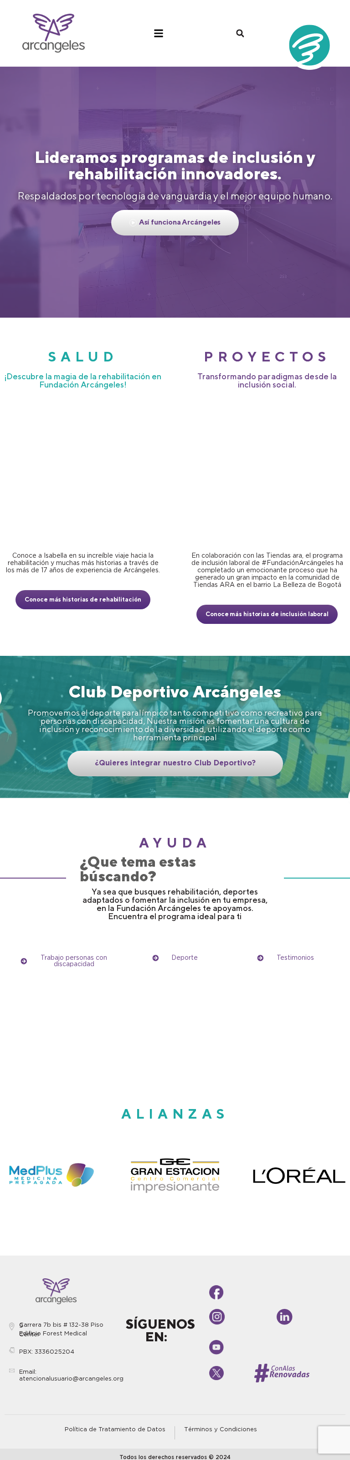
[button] (240, 33)
